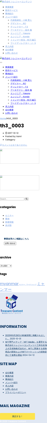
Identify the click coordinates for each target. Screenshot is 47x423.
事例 (7, 218)
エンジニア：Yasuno (20, 33)
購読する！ (17, 416)
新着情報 (9, 222)
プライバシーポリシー (15, 392)
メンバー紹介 (11, 16)
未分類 (8, 225)
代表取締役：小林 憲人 (21, 20)
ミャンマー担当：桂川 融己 (23, 39)
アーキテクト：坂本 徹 (21, 30)
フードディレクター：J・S (23, 43)
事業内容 (9, 376)
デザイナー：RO (18, 23)
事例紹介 (9, 13)
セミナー (9, 215)
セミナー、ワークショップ (27, 285)
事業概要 (9, 7)
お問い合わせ (11, 53)
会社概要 (9, 49)
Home (3, 118)
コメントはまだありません (14, 145)
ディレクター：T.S (19, 26)
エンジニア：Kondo (20, 36)
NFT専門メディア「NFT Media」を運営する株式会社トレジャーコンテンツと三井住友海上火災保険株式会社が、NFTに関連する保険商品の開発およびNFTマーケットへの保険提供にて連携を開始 (26, 348)
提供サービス (11, 10)
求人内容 (9, 46)
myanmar (9, 283)
